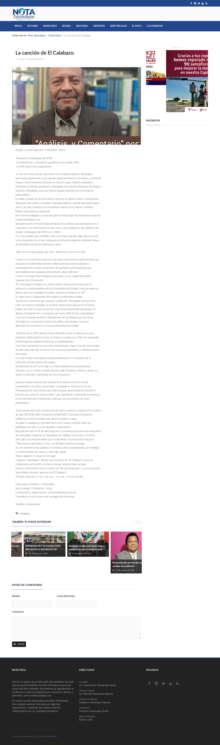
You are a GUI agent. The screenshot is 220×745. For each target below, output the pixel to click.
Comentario (18, 612)
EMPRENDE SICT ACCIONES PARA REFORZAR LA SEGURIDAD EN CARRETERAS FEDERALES (31, 549)
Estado (66, 26)
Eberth (54, 736)
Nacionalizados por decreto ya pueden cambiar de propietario (119, 564)
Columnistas (155, 26)
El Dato (136, 26)
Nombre (16, 596)
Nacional (82, 26)
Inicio (18, 26)
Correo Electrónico (66, 596)
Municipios (50, 26)
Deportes (99, 26)
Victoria (32, 26)
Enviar (20, 644)
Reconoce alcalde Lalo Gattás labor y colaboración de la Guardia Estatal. (75, 548)
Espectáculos (118, 26)
